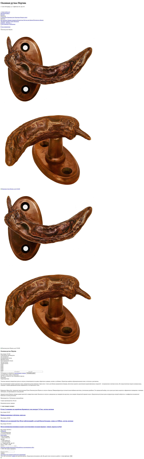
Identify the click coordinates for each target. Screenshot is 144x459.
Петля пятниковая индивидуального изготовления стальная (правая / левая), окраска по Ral (31, 426)
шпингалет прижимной (19, 454)
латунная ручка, (5, 454)
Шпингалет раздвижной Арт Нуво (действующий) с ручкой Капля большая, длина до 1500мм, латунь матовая (37, 421)
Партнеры (17, 17)
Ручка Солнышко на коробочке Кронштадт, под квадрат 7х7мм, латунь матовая (27, 409)
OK (71, 456)
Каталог (3, 14)
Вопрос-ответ (23, 17)
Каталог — (9, 22)
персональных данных (20, 373)
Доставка (3, 21)
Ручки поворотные (5, 27)
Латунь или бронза (28, 20)
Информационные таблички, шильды (13, 415)
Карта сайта (4, 435)
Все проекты (4, 20)
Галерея (8, 21)
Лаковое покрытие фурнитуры (15, 20)
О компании (4, 17)
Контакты (16, 21)
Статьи (12, 21)
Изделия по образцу (38, 20)
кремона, (11, 454)
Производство (10, 17)
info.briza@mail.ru (5, 13)
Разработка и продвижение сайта (25, 447)
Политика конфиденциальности (9, 447)
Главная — (3, 22)
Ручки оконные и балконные (8, 24)
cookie (13, 456)
